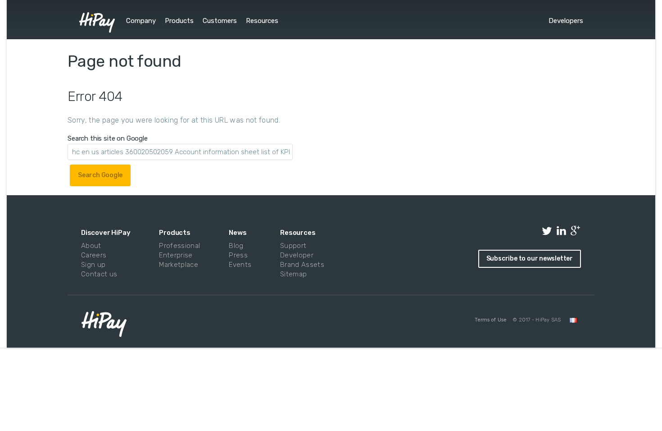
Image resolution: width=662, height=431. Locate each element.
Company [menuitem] (141, 21)
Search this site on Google (108, 138)
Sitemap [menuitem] (293, 274)
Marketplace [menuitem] (177, 265)
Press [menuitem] (238, 255)
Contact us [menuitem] (99, 274)
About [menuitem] (91, 246)
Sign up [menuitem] (93, 265)
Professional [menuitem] (177, 246)
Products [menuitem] (179, 21)
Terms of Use (491, 320)
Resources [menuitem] (262, 21)
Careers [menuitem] (93, 255)
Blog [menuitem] (236, 246)
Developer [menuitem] (296, 255)
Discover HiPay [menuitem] (105, 233)
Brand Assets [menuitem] (300, 265)
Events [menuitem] (239, 265)
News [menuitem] (237, 233)
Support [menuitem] (293, 246)
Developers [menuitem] (566, 21)
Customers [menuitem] (220, 21)
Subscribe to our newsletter (529, 258)
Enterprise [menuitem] (175, 255)
